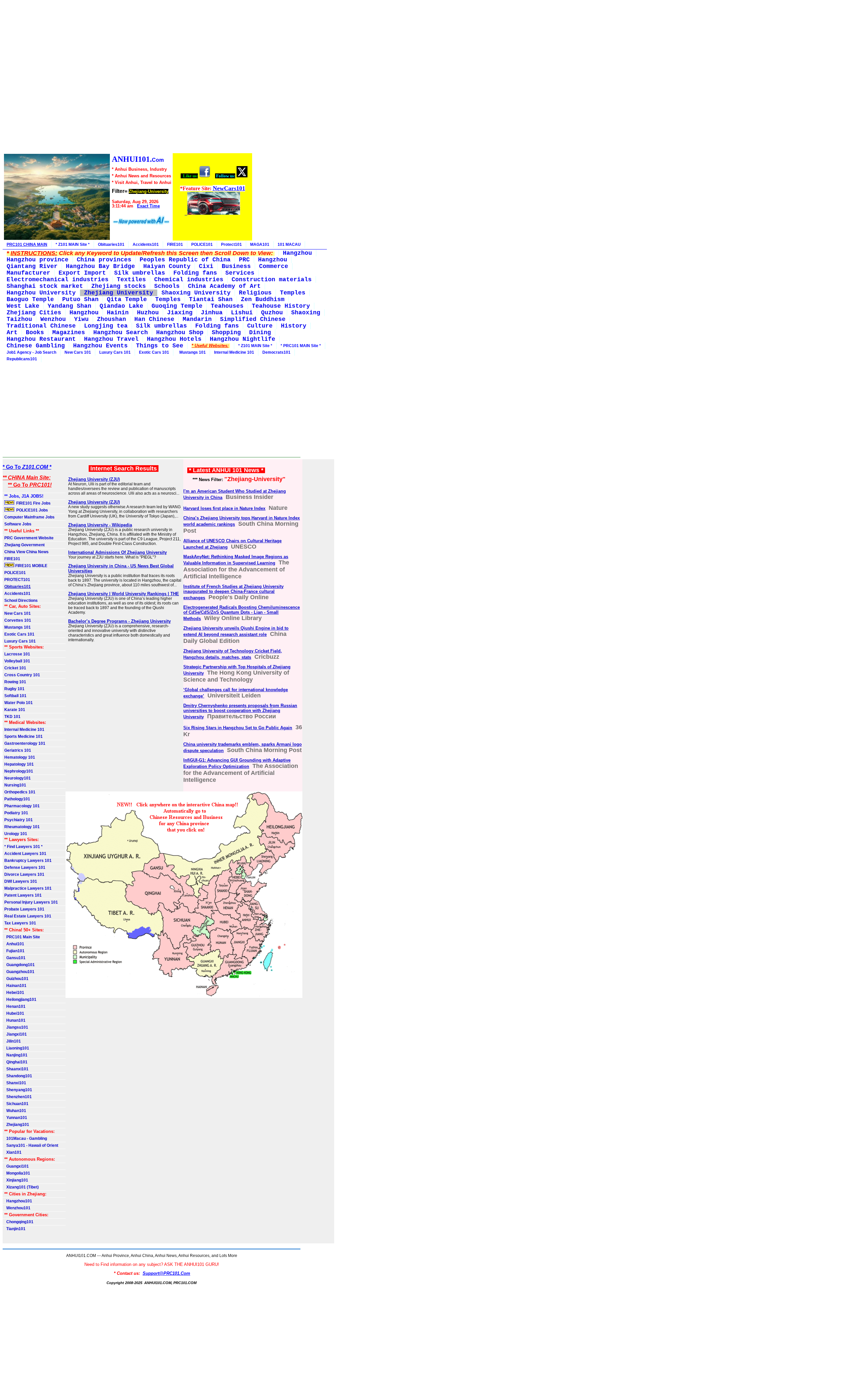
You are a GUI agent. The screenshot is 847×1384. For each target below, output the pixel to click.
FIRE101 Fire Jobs (33, 503)
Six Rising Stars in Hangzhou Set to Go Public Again (237, 727)
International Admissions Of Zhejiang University (117, 552)
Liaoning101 (16, 1048)
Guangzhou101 (19, 971)
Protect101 (231, 244)
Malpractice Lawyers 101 (28, 888)
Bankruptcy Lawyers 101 (28, 860)
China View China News (26, 552)
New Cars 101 (78, 352)
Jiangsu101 (16, 1027)
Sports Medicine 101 (23, 736)
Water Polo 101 (18, 702)
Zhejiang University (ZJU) (94, 479)
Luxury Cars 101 (115, 352)
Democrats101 (276, 352)
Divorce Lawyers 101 (24, 874)
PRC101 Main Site (22, 937)
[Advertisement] (128, 78)
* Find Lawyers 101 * (23, 846)
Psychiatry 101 (18, 820)
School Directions (21, 600)
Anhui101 (14, 944)
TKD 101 (12, 716)
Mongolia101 (17, 1173)
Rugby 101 (14, 689)
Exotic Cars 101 (154, 352)
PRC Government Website (29, 538)
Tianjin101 (14, 1229)
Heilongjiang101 (20, 999)
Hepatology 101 (19, 764)
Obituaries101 (111, 244)
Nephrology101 (18, 771)
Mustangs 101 (191, 352)
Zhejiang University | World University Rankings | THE (123, 593)
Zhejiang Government (24, 545)
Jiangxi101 (15, 1034)
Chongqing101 (18, 1222)
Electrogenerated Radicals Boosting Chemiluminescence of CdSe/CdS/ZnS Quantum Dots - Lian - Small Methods (241, 613)
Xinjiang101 (16, 1180)
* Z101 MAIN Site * (73, 244)
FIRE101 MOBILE (30, 565)
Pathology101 (17, 799)
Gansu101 (14, 958)
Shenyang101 (18, 1090)
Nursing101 (15, 785)
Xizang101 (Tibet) (21, 1187)
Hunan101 (14, 1020)
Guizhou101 (16, 978)
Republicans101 (22, 359)
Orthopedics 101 (19, 792)
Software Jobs (18, 524)
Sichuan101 (16, 1103)
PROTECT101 (17, 579)
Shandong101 (18, 1076)
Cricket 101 (15, 668)
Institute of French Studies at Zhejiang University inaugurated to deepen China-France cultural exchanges (233, 592)
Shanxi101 (15, 1083)
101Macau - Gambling (25, 1138)
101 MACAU (289, 244)
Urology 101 (15, 833)
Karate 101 (14, 709)
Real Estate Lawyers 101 (27, 916)
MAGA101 (259, 244)
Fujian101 (14, 951)
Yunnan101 (15, 1117)
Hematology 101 (19, 757)
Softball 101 (15, 695)
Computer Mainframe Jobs (29, 517)
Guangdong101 (19, 964)
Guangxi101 (16, 1166)
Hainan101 (15, 985)
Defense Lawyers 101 (24, 867)
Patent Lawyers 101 (23, 895)
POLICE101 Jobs (31, 510)
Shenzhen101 (18, 1096)
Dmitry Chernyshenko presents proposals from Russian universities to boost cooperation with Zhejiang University (240, 711)
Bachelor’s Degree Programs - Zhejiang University (119, 621)
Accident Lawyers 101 (25, 853)
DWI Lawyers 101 (20, 881)
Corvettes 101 (17, 620)
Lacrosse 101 (17, 654)
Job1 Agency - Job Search (31, 352)
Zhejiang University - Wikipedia (100, 524)
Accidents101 (146, 244)
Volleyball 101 (17, 661)
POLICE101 (202, 244)
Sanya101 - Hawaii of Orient (31, 1145)
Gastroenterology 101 (24, 743)
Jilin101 (12, 1041)
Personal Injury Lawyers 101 (31, 902)
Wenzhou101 (17, 1208)
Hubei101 (14, 1013)
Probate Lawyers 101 (24, 909)
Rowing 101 (15, 682)
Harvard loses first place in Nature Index (224, 508)
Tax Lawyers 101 (20, 923)
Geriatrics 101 (17, 750)
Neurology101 (17, 778)
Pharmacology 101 (22, 806)
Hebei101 (14, 992)
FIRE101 (175, 244)
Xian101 (13, 1152)
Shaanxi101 (16, 1069)
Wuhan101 (15, 1110)
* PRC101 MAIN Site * (301, 345)
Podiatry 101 (16, 813)
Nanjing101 (15, 1055)
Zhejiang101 (16, 1124)
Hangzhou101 (18, 1201)
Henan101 (14, 1006)
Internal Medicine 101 (234, 352)
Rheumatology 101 (22, 827)
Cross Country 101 (22, 675)
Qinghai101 (15, 1062)
